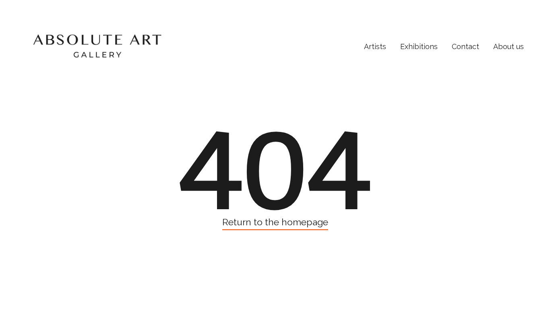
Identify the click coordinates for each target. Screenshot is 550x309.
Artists (375, 46)
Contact (465, 46)
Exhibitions (419, 46)
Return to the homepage (275, 221)
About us (508, 46)
